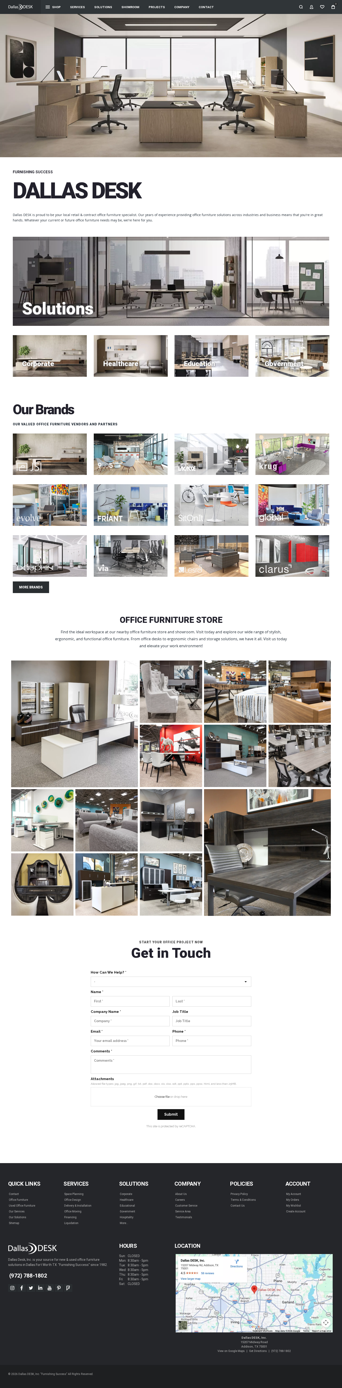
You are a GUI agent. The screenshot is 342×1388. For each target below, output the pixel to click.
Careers (180, 1199)
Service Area (183, 1211)
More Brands (31, 587)
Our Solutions (17, 1217)
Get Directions (258, 1351)
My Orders (292, 1199)
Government (127, 1211)
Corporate (126, 1194)
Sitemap (14, 1223)
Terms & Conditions (243, 1199)
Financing (70, 1217)
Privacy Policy (239, 1194)
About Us (181, 1194)
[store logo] (20, 7)
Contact (14, 1194)
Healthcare (126, 1199)
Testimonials (183, 1217)
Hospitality (126, 1217)
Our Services (17, 1211)
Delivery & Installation (77, 1205)
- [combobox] (94, 981)
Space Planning (74, 1194)
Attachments (102, 1079)
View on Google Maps (231, 1351)
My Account (293, 1194)
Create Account (295, 1211)
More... (124, 1223)
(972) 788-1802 (281, 1351)
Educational (127, 1205)
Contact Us (238, 1205)
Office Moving (72, 1211)
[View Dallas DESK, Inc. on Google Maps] (254, 1293)
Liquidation (71, 1223)
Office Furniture (18, 1199)
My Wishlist (293, 1205)
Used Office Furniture (22, 1205)
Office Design (72, 1199)
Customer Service (186, 1205)
